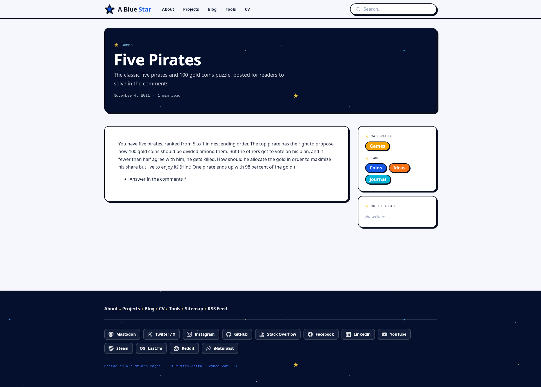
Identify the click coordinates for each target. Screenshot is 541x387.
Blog (212, 9)
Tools (231, 9)
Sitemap (194, 309)
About (168, 9)
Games (377, 146)
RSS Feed (217, 309)
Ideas (399, 168)
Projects (191, 9)
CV (247, 9)
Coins (376, 168)
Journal (378, 179)
